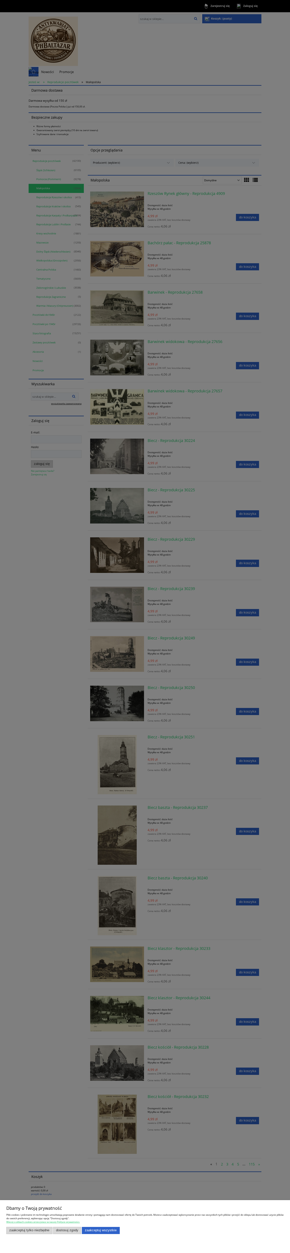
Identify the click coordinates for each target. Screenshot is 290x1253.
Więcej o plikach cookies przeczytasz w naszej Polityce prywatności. (43, 1222)
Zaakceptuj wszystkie (101, 1230)
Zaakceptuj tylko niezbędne (29, 1230)
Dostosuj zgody (67, 1230)
